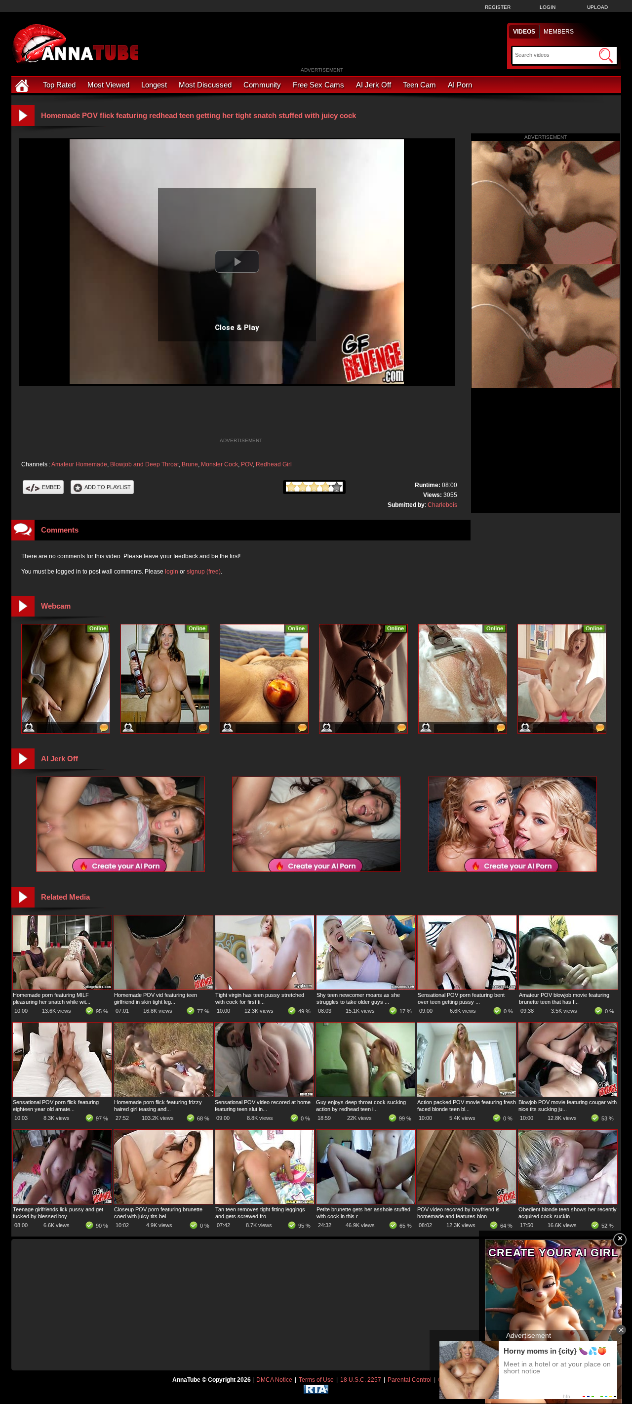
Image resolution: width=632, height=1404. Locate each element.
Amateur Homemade (79, 464)
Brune (190, 464)
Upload (597, 7)
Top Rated (59, 85)
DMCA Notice (274, 1379)
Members (559, 31)
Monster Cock (219, 464)
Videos (524, 31)
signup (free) (204, 571)
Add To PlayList (107, 487)
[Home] (23, 85)
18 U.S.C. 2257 (360, 1379)
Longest (154, 85)
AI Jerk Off (373, 85)
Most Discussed (205, 85)
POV (247, 464)
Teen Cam (419, 85)
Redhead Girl (274, 464)
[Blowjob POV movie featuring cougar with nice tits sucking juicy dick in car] (567, 1094)
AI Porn (460, 85)
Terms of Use (316, 1379)
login (171, 571)
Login (547, 7)
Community (262, 85)
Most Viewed (108, 85)
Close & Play (237, 327)
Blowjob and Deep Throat (144, 464)
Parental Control (410, 1379)
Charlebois (442, 504)
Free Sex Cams (318, 85)
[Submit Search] (606, 55)
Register (498, 7)
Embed (51, 487)
